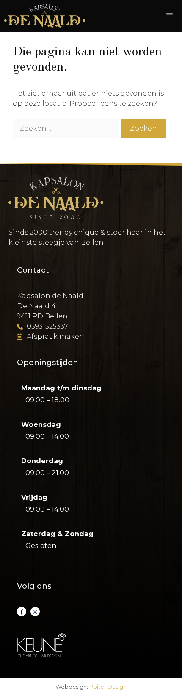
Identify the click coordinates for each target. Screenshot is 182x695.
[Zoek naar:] (67, 129)
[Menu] (169, 16)
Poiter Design (108, 686)
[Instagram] (35, 611)
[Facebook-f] (21, 611)
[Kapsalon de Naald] (44, 16)
